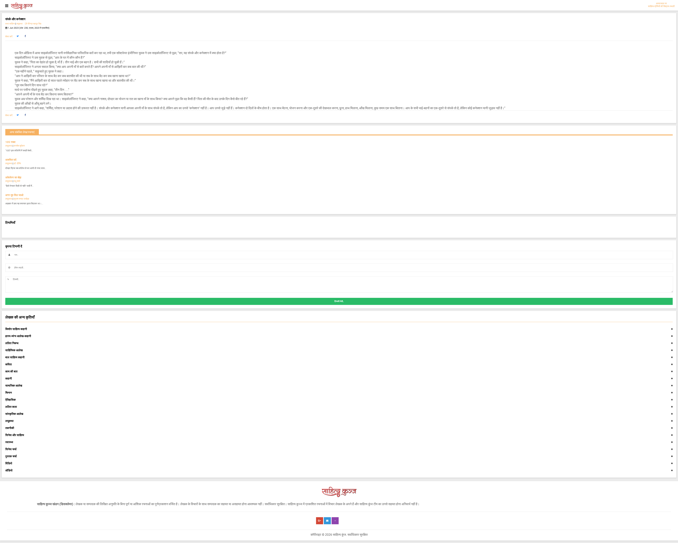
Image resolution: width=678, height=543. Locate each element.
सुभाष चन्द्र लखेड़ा (21, 198)
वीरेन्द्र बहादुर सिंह (34, 23)
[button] (17, 36)
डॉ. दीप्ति (17, 163)
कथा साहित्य (10, 23)
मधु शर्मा (17, 181)
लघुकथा (19, 23)
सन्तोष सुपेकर (19, 145)
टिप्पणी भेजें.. (339, 301)
